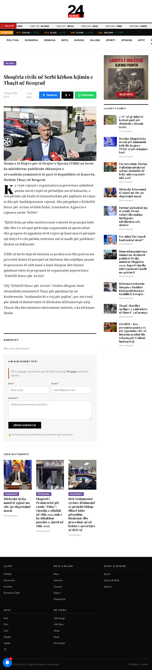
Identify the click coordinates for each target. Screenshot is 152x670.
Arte (141, 40)
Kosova (79, 40)
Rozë (56, 636)
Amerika (58, 580)
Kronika (49, 40)
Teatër (7, 643)
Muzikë (7, 636)
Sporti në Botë (111, 580)
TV (5, 649)
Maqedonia (11, 494)
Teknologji (59, 618)
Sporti (110, 40)
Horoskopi (59, 643)
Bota (65, 40)
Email (54, 383)
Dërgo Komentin (25, 425)
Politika (13, 40)
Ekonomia (31, 40)
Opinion (126, 40)
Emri (11, 383)
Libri (6, 630)
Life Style (58, 624)
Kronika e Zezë (11, 592)
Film (6, 624)
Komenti (13, 398)
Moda (57, 630)
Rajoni (95, 40)
